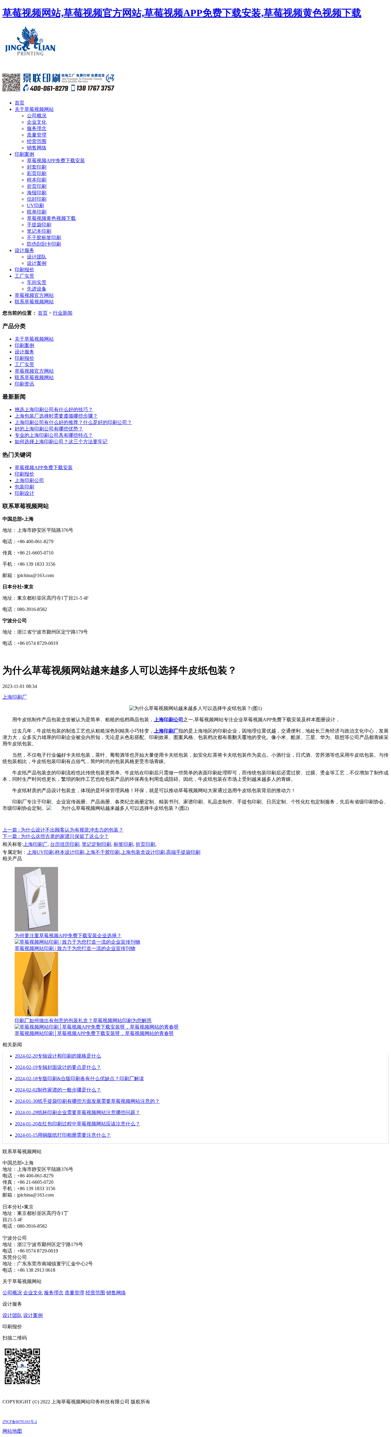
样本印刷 (36, 179)
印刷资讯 (24, 383)
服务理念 (36, 128)
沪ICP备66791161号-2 (19, 1422)
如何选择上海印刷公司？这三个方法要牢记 (61, 441)
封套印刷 (36, 167)
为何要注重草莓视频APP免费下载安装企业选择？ (68, 935)
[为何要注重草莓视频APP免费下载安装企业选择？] (36, 929)
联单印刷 (36, 211)
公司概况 (36, 115)
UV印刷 (35, 205)
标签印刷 (123, 844)
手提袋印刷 (39, 224)
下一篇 (55, 836)
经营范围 (36, 141)
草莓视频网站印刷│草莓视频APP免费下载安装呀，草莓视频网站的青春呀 (94, 1033)
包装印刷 (24, 486)
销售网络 (36, 147)
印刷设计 (24, 493)
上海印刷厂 (14, 697)
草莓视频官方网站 (34, 295)
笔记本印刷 (39, 231)
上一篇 (62, 829)
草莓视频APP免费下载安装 (56, 160)
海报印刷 (36, 192)
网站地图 (12, 1431)
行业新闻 (62, 313)
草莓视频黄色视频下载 (51, 218)
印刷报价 (24, 269)
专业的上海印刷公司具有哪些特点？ (54, 435)
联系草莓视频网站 (34, 301)
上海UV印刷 (40, 852)
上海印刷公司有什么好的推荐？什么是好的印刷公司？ (73, 422)
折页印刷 (36, 186)
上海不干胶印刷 (103, 852)
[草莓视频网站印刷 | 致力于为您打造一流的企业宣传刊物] (77, 942)
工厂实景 (24, 276)
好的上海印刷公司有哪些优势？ (49, 428)
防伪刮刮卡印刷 (44, 244)
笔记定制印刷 (96, 844)
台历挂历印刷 (64, 844)
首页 (19, 102)
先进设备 (36, 288)
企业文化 (36, 122)
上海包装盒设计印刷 (143, 852)
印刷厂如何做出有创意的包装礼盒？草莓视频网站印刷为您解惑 (83, 1020)
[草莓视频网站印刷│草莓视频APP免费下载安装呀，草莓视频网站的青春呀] (97, 1026)
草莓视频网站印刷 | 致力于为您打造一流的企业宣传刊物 (75, 948)
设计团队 (36, 256)
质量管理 (36, 134)
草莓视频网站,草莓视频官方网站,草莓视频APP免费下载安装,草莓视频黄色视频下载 (181, 12)
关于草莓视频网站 (34, 109)
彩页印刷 (36, 173)
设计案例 (36, 263)
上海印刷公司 (29, 480)
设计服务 (24, 250)
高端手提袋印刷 (183, 852)
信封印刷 (36, 199)
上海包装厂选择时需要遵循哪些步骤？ (56, 416)
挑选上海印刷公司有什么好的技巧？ (54, 409)
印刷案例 (24, 154)
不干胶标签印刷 (44, 237)
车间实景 (36, 282)
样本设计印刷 (69, 852)
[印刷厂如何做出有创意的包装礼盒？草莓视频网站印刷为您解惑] (36, 1014)
